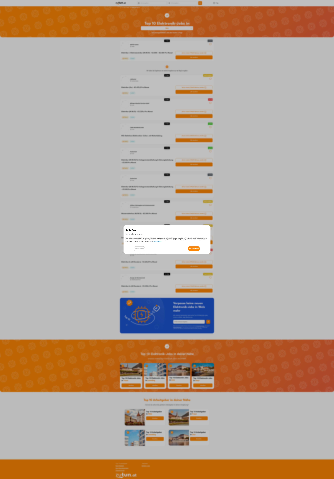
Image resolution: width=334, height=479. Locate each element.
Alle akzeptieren (194, 248)
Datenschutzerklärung (156, 241)
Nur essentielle (139, 248)
